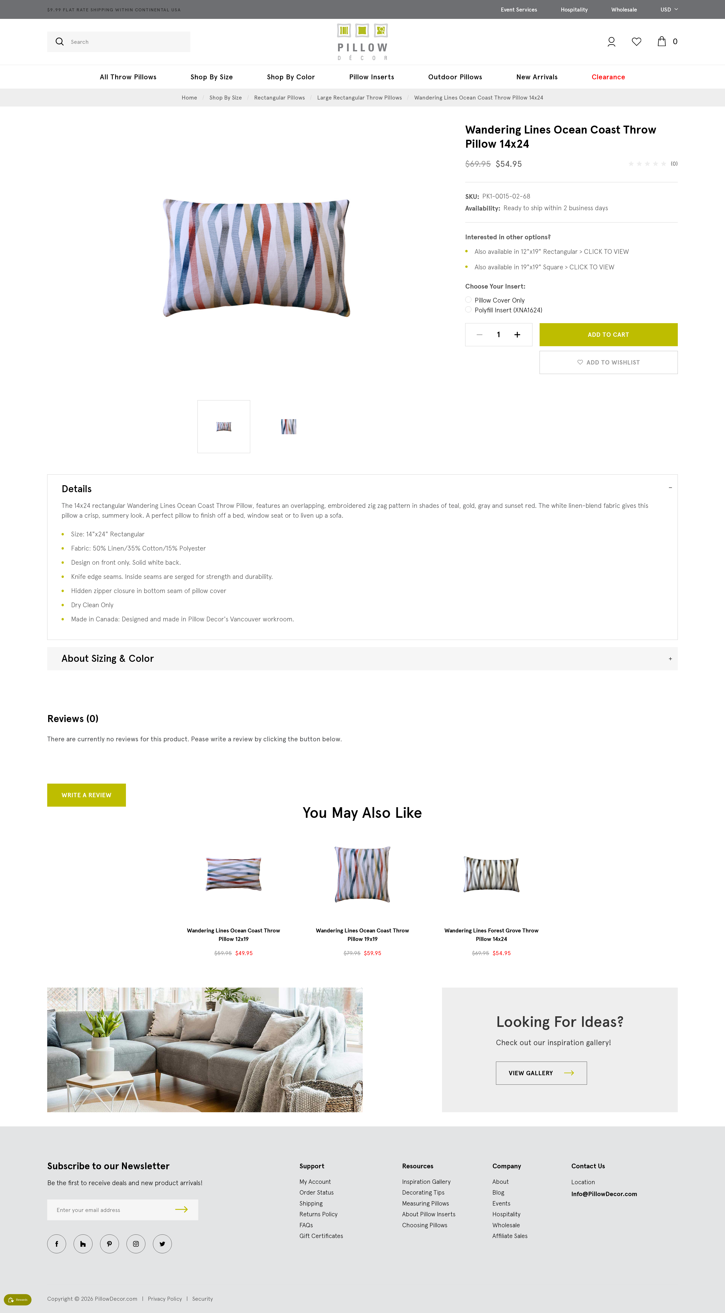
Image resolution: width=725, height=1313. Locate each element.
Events (501, 1203)
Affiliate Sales (510, 1235)
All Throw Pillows (128, 77)
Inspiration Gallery (426, 1181)
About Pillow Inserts (429, 1214)
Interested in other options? (508, 237)
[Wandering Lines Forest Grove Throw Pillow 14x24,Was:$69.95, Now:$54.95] (491, 874)
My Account (315, 1181)
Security (202, 1298)
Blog (498, 1192)
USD (667, 9)
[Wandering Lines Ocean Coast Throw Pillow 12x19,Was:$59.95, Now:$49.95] (233, 874)
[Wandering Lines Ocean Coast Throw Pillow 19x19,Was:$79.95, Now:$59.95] (362, 874)
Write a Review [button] (87, 795)
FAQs (306, 1225)
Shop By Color (291, 77)
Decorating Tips (423, 1192)
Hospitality (574, 9)
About (500, 1181)
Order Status (316, 1192)
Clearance (608, 77)
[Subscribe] (181, 1209)
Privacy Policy (165, 1298)
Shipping (311, 1203)
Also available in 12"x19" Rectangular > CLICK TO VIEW (552, 251)
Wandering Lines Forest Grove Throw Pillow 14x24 (491, 934)
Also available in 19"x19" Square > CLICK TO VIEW (544, 267)
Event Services (519, 9)
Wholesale (624, 9)
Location (583, 1182)
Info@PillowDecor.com (604, 1194)
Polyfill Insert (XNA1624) (508, 310)
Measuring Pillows (425, 1203)
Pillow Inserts (371, 77)
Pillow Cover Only (500, 300)
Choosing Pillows (424, 1225)
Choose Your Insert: (495, 286)
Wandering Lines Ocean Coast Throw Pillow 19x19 (362, 934)
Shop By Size (212, 77)
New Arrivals (537, 77)
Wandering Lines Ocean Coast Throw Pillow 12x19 (233, 934)
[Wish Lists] (636, 42)
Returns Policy (318, 1214)
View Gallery (532, 1073)
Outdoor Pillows (455, 77)
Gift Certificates (321, 1235)
